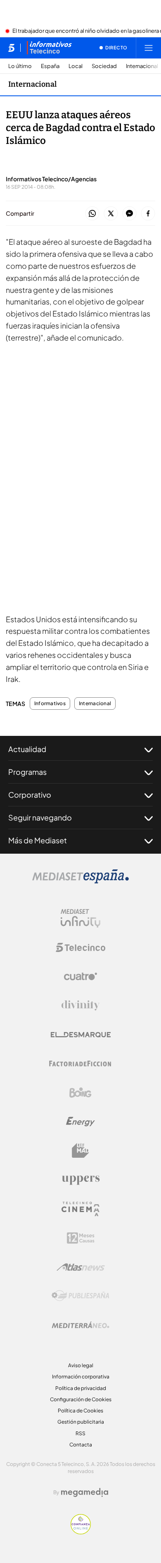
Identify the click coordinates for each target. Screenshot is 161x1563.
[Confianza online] (81, 1531)
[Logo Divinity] (80, 1005)
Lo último (20, 66)
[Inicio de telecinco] (11, 48)
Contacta (80, 1444)
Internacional (142, 66)
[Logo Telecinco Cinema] (80, 1209)
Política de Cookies (80, 1410)
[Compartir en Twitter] (111, 214)
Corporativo (29, 794)
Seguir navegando (40, 817)
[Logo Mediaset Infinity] (80, 918)
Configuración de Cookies (80, 1399)
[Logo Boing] (80, 1092)
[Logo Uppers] (80, 1179)
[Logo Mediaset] (80, 881)
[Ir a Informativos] (49, 47)
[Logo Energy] (80, 1121)
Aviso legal (80, 1365)
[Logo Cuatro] (80, 976)
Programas (27, 772)
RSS (80, 1433)
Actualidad (27, 749)
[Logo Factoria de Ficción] (80, 1063)
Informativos (50, 703)
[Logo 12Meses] (81, 1238)
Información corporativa (80, 1376)
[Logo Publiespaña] (80, 1295)
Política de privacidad (80, 1388)
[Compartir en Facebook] (148, 214)
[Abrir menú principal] (148, 48)
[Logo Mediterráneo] (80, 1325)
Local (76, 66)
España (50, 66)
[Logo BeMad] (80, 1150)
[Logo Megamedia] (84, 1492)
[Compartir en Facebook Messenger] (129, 214)
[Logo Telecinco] (80, 947)
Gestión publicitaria (80, 1422)
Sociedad (104, 66)
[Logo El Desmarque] (81, 1034)
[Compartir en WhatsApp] (92, 214)
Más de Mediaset (37, 840)
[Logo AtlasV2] (81, 1267)
